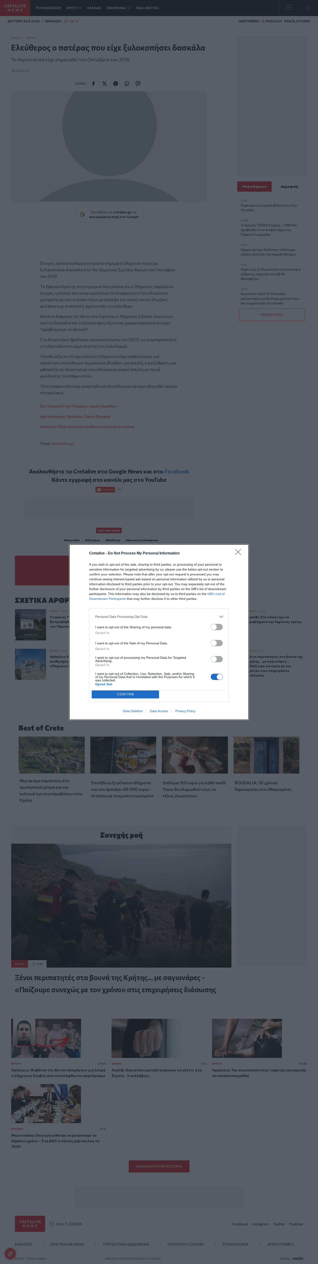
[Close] (239, 553)
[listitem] (159, 616)
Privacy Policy (185, 711)
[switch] (217, 627)
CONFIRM (125, 694)
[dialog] (159, 632)
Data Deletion (133, 711)
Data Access (159, 711)
